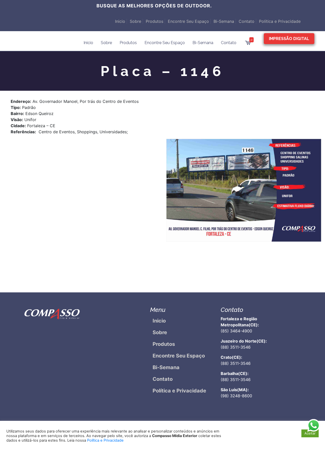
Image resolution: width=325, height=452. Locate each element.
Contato (246, 21)
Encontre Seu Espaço (188, 21)
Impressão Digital (289, 38)
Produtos (154, 21)
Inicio (120, 21)
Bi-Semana (224, 21)
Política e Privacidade (280, 21)
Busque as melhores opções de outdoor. (154, 5)
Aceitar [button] (310, 433)
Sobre (135, 21)
